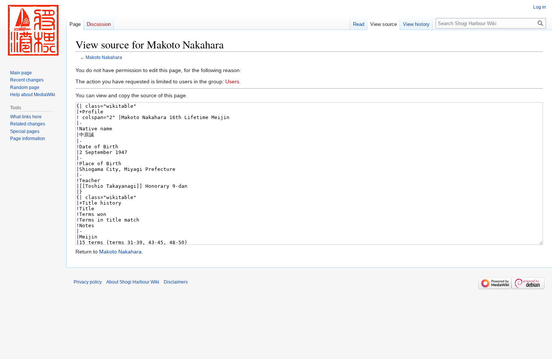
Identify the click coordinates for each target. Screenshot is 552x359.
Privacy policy (88, 282)
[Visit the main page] (33, 30)
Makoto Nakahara (104, 57)
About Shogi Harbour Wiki (132, 282)
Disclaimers (176, 282)
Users (232, 81)
